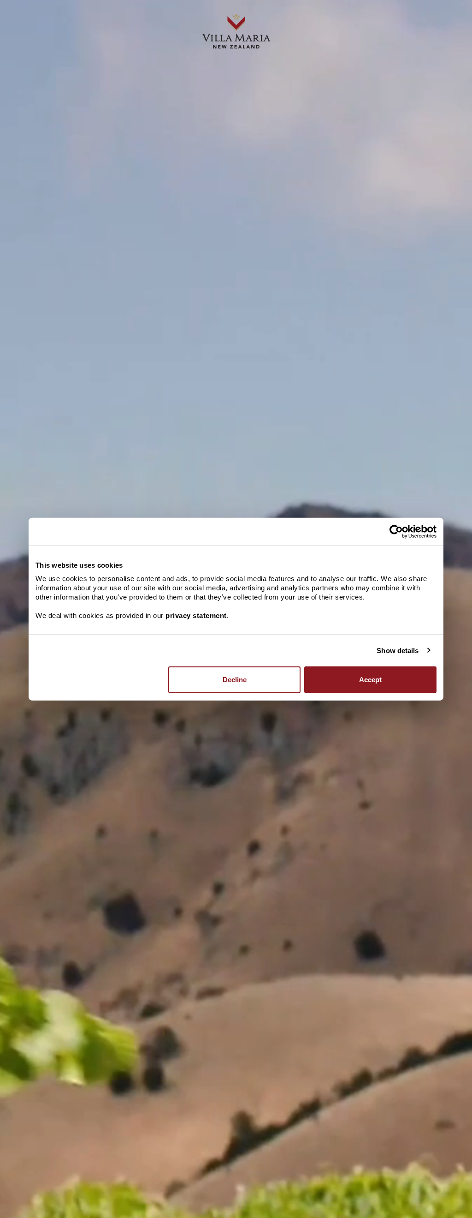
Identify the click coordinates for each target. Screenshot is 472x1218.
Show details (398, 650)
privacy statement (196, 615)
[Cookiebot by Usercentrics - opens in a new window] (396, 531)
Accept (370, 680)
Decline (235, 680)
